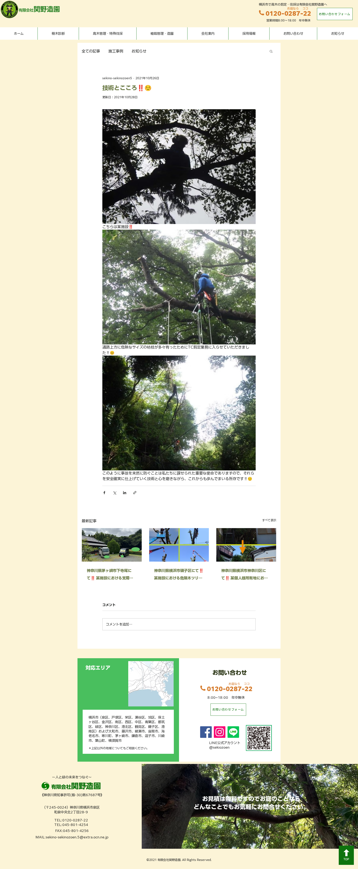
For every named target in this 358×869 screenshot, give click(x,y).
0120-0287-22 (288, 13)
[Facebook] (206, 732)
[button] (271, 51)
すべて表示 (269, 520)
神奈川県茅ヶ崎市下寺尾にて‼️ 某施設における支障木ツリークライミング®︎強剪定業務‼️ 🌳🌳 (110, 575)
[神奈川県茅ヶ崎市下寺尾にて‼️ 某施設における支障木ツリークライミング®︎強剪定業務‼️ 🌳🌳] (112, 545)
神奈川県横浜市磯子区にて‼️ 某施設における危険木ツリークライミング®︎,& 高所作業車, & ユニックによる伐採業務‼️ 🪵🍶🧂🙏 (178, 575)
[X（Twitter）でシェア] (114, 493)
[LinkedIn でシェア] (125, 493)
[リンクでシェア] (135, 493)
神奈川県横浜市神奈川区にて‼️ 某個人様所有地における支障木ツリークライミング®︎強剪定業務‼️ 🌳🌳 (245, 575)
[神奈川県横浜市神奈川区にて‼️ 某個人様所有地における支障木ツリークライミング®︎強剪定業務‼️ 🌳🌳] (246, 545)
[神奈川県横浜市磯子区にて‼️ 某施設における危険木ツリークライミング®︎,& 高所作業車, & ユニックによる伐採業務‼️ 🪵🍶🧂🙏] (179, 545)
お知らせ (139, 51)
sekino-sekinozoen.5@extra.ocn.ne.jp (77, 837)
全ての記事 (91, 51)
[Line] (233, 732)
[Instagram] (219, 732)
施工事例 (115, 51)
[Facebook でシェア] (104, 493)
